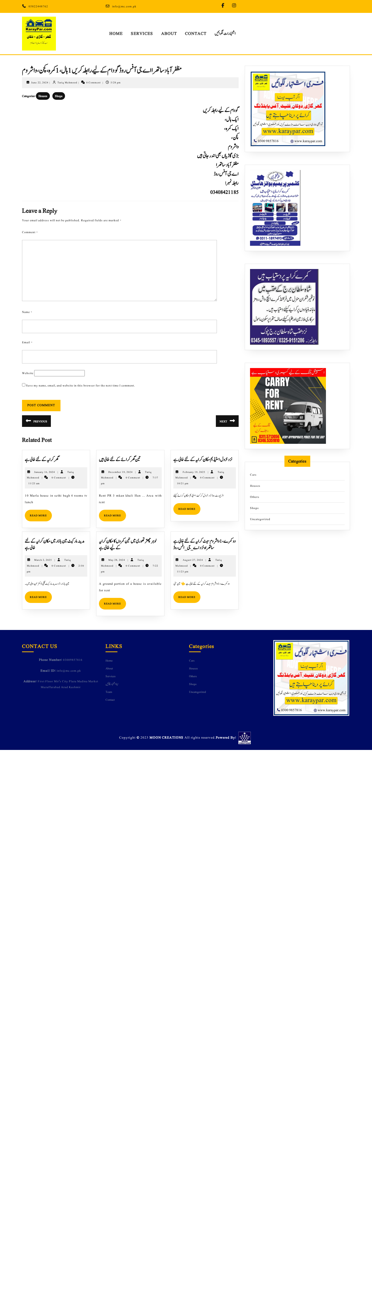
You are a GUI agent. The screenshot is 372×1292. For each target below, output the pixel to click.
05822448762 (38, 6)
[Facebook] (224, 6)
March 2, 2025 (43, 560)
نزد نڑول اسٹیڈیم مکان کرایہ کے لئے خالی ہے (202, 460)
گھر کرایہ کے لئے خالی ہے (41, 460)
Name (27, 311)
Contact (195, 33)
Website (27, 373)
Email (27, 342)
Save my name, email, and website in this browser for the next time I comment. (80, 385)
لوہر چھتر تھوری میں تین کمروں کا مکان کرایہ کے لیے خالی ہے (127, 544)
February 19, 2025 (194, 472)
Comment (30, 232)
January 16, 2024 (44, 472)
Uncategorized (260, 519)
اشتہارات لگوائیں (225, 33)
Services (142, 33)
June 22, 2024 (39, 82)
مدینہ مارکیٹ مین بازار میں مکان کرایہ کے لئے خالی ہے (55, 544)
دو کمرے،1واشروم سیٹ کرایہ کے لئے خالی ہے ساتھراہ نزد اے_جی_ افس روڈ (204, 544)
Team (109, 691)
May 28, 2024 (116, 560)
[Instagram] (235, 6)
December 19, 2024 (120, 472)
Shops (59, 96)
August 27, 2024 (193, 560)
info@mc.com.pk (124, 6)
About (169, 33)
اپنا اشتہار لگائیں (112, 684)
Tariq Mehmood (67, 82)
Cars (253, 474)
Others (254, 496)
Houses (42, 96)
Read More (41, 514)
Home (116, 33)
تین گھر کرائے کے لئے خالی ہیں (120, 460)
